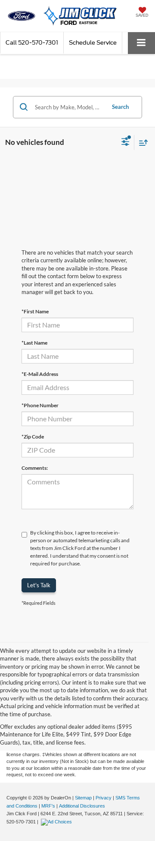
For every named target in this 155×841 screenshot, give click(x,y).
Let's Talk (38, 585)
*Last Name (34, 342)
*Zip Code (33, 436)
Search (120, 106)
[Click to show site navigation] (141, 43)
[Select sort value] (141, 142)
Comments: (35, 468)
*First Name (35, 311)
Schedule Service (93, 42)
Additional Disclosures (82, 805)
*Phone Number (40, 405)
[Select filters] (125, 142)
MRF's (48, 805)
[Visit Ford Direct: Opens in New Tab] (57, 821)
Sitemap (83, 797)
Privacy (104, 797)
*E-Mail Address (40, 374)
